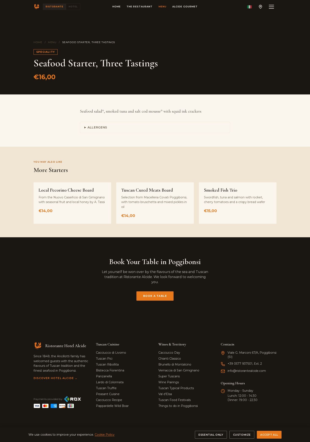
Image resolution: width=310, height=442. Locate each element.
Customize (242, 434)
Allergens (97, 127)
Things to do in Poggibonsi (178, 406)
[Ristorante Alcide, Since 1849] (37, 6)
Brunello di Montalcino (174, 364)
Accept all (269, 434)
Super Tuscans (169, 376)
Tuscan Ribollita (107, 364)
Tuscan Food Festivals (174, 400)
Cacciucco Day (169, 353)
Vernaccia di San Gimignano (178, 370)
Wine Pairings (168, 382)
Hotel (73, 6)
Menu (162, 6)
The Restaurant (139, 6)
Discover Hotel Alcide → (56, 378)
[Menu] (271, 7)
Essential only (210, 434)
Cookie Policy (105, 435)
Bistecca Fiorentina (110, 370)
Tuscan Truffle (106, 388)
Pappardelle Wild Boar (112, 406)
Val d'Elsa (165, 394)
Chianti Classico (169, 358)
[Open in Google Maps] (260, 7)
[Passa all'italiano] (249, 7)
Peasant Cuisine (108, 394)
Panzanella (104, 376)
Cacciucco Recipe (109, 400)
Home (116, 6)
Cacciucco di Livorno (111, 353)
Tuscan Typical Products (176, 388)
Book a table (155, 295)
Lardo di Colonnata (110, 382)
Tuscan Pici (104, 358)
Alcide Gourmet (185, 6)
